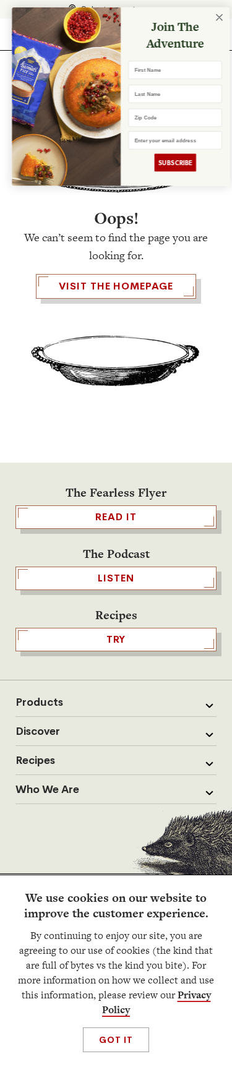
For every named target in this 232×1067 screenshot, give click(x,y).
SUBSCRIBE (170, 162)
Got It (116, 1039)
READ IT (115, 516)
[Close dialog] (214, 17)
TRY (116, 639)
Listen (116, 578)
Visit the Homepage (116, 286)
